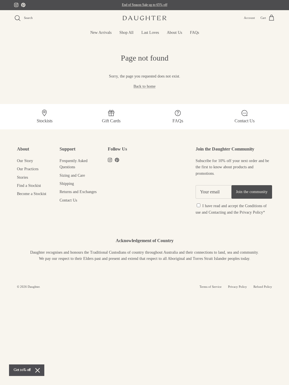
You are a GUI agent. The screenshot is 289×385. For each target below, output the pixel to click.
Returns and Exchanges (78, 192)
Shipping (67, 184)
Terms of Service (211, 286)
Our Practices (27, 169)
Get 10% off (22, 370)
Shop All (126, 32)
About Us (174, 32)
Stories (22, 177)
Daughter (34, 286)
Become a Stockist (31, 194)
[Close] (37, 370)
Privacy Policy (251, 212)
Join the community (252, 192)
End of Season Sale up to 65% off (144, 5)
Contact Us (68, 200)
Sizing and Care (72, 175)
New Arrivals (100, 32)
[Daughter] (145, 18)
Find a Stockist (29, 185)
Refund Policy (262, 286)
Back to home (144, 86)
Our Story (25, 161)
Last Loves (150, 32)
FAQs (194, 32)
